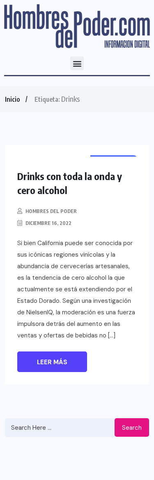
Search (132, 428)
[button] (77, 63)
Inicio (12, 99)
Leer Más (52, 362)
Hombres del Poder (51, 211)
